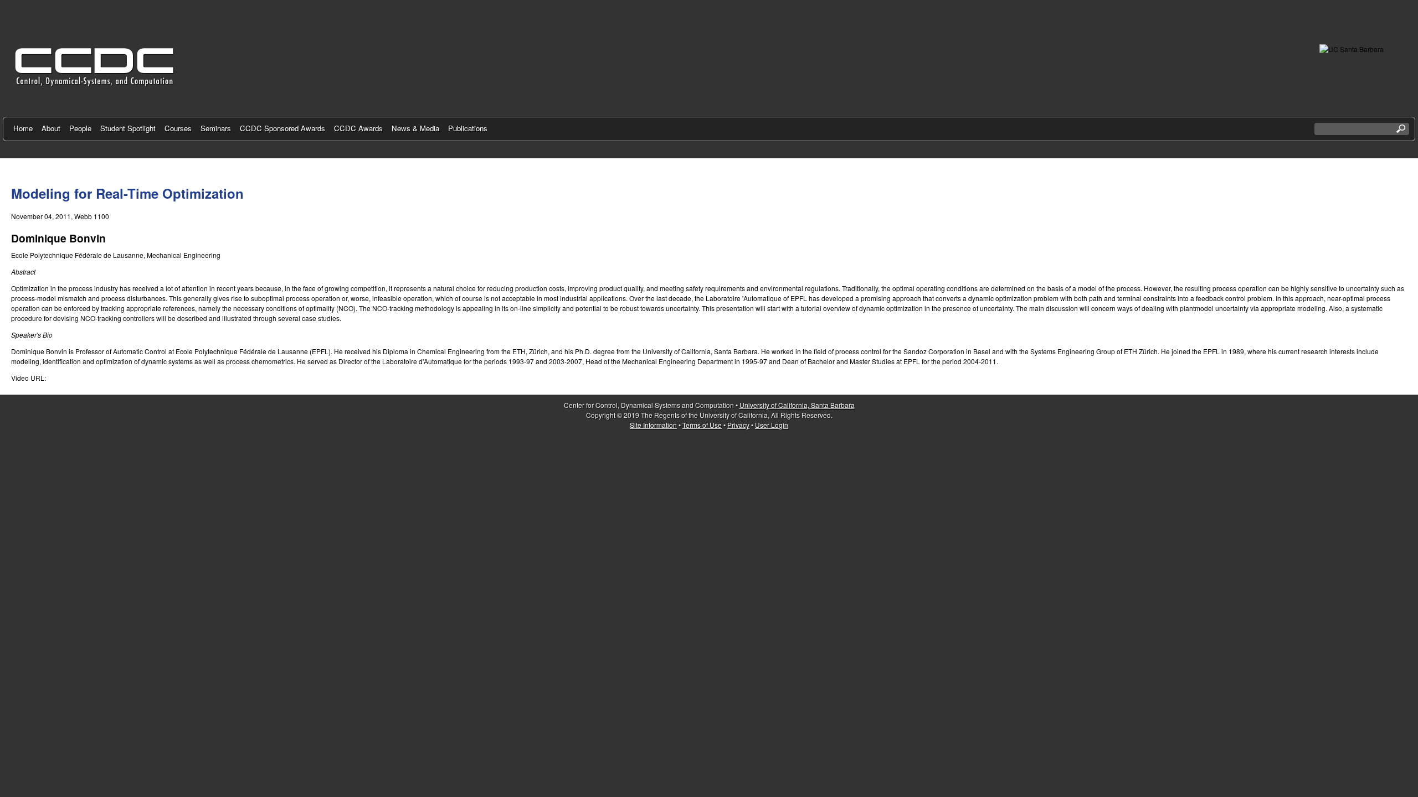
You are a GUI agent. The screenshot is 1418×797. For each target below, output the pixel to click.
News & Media (415, 128)
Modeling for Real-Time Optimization (127, 193)
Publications (467, 128)
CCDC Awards (358, 128)
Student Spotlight (128, 128)
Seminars (216, 128)
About (51, 128)
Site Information (653, 424)
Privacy (738, 424)
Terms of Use (702, 424)
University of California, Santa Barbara (797, 405)
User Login (771, 424)
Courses (178, 128)
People (80, 128)
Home (23, 128)
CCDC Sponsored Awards (282, 128)
